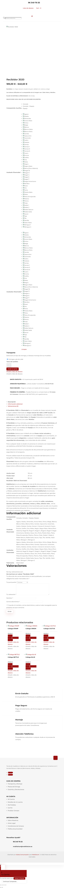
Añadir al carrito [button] (13, 639)
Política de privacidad (15, 829)
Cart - (38, 8)
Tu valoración (11, 594)
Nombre (9, 598)
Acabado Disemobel (13, 172)
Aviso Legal (11, 823)
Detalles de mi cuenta (15, 802)
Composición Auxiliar (13, 108)
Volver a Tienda (19, 878)
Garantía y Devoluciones (16, 789)
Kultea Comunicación (22, 854)
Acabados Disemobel (13, 292)
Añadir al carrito (12, 369)
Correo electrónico (13, 601)
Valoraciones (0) (13, 406)
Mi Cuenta (11, 799)
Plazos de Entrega (14, 786)
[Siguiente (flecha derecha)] (2, 887)
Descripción (12, 402)
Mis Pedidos (12, 805)
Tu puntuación (11, 582)
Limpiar (24, 349)
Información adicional (15, 404)
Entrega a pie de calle (15, 359)
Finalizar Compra (13, 810)
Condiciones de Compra (16, 826)
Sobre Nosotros (13, 820)
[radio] (30, 104)
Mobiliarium (35, 854)
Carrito (10, 808)
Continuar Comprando (9, 881)
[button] (14, 371)
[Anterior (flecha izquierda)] (0, 887)
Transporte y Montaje (15, 784)
